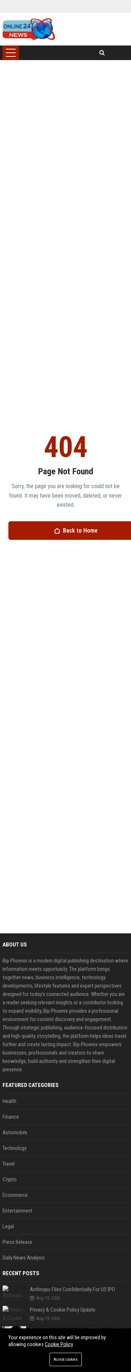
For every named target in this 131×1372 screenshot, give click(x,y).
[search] (102, 53)
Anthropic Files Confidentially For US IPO (72, 1289)
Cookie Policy (59, 1344)
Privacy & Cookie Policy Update (62, 1309)
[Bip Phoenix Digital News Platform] (29, 29)
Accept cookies (65, 1359)
